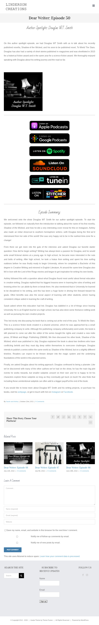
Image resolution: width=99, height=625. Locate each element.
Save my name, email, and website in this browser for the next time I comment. (41, 530)
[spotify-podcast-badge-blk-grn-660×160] (49, 147)
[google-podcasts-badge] (49, 134)
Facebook (68, 392)
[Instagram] (87, 575)
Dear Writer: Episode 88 (16, 467)
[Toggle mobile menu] (93, 5)
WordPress (85, 620)
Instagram (56, 392)
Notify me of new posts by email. (45, 543)
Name (42, 578)
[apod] (49, 121)
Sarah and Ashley (12, 401)
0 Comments (39, 401)
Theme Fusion (48, 620)
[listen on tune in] (49, 176)
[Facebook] (83, 575)
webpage (22, 392)
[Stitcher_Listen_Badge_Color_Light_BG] (49, 189)
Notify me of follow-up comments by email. (50, 536)
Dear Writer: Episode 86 (78, 467)
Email (42, 590)
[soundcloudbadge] (49, 160)
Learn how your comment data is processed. (60, 556)
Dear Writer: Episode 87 (47, 467)
